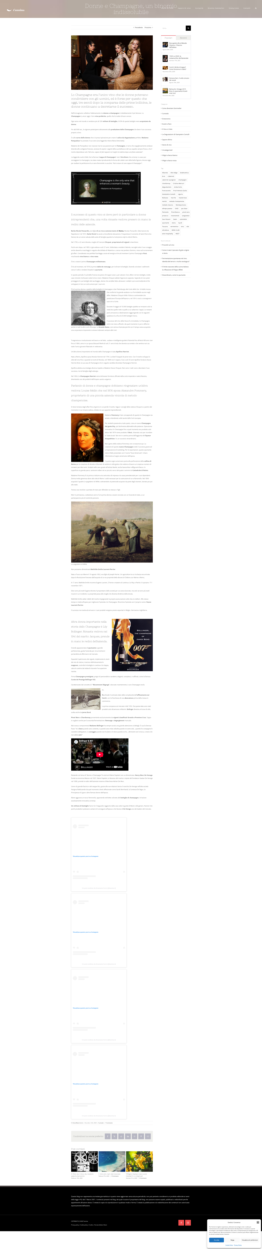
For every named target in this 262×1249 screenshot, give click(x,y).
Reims (121, 231)
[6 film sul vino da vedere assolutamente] (84, 1161)
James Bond (86, 712)
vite (187, 226)
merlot (164, 201)
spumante (98, 270)
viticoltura (165, 230)
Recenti (183, 38)
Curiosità (100, 1123)
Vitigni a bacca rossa (169, 160)
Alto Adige (174, 173)
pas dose (184, 208)
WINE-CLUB (175, 230)
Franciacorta (166, 191)
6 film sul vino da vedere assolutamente (81, 1161)
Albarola (165, 173)
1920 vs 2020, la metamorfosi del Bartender (178, 57)
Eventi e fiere (166, 124)
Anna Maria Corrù (78, 1123)
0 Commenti (115, 1176)
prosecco (165, 216)
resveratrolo (175, 216)
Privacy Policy (238, 1245)
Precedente (139, 27)
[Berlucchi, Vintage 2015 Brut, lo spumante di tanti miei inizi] (165, 90)
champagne (182, 180)
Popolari (168, 38)
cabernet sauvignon (169, 180)
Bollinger (130, 709)
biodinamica (184, 173)
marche (173, 198)
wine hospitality (167, 234)
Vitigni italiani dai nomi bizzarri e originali (136, 1161)
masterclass (183, 198)
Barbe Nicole (91, 234)
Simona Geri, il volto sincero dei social (179, 79)
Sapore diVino (167, 140)
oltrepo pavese (167, 208)
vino (182, 226)
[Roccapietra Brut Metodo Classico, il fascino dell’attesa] (165, 44)
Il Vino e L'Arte (167, 129)
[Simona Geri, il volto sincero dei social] (165, 79)
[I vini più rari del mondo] (112, 1161)
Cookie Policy (229, 1245)
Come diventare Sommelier (171, 108)
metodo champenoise (176, 201)
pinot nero (186, 212)
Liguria (180, 194)
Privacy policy (75, 1225)
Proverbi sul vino (168, 245)
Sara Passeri (166, 219)
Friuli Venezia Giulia (180, 191)
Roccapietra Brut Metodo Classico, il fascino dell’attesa (178, 45)
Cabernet (171, 176)
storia (174, 223)
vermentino (174, 226)
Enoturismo (166, 119)
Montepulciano (181, 205)
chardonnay (166, 183)
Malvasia (165, 198)
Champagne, (121, 146)
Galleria (88, 1161)
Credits (91, 1225)
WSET (177, 234)
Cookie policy (84, 1225)
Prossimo (148, 27)
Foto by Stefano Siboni (100, 1225)
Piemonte (165, 212)
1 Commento (109, 1123)
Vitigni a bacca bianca (169, 155)
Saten (175, 219)
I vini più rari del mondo (108, 1161)
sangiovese (185, 216)
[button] (258, 1222)
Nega (232, 1240)
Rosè (145, 253)
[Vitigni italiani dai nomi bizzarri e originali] (139, 1161)
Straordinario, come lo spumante (173, 275)
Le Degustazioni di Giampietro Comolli (175, 134)
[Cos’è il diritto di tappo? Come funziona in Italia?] (165, 68)
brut (163, 176)
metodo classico (167, 205)
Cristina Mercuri (178, 183)
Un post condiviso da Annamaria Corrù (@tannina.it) (99, 888)
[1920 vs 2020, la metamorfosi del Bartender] (165, 57)
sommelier (183, 219)
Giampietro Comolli (168, 194)
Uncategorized (167, 150)
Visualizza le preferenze (250, 1240)
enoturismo (178, 187)
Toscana (165, 226)
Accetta (216, 1240)
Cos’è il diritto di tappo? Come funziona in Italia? (177, 68)
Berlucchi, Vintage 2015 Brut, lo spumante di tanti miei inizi (178, 91)
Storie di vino (167, 145)
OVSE (176, 208)
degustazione (166, 187)
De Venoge (127, 809)
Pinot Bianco (175, 212)
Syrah (180, 223)
